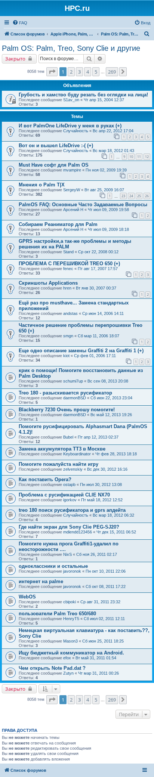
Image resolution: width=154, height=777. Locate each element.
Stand (68, 252)
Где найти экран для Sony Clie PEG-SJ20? (69, 527)
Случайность (75, 131)
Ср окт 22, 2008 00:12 (98, 252)
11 (139, 156)
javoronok (72, 571)
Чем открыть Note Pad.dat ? (52, 668)
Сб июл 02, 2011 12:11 (104, 618)
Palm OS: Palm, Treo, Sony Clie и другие (71, 48)
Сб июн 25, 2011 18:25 (103, 641)
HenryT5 (71, 618)
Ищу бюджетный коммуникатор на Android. (71, 653)
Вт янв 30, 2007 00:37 (96, 288)
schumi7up (73, 381)
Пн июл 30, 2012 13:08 (101, 484)
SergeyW (71, 190)
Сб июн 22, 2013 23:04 (111, 398)
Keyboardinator (77, 454)
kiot (66, 355)
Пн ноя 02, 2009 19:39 (106, 170)
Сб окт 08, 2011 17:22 (106, 586)
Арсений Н (73, 209)
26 (147, 196)
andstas (70, 313)
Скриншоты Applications (48, 283)
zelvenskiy (73, 469)
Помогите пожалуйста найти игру (58, 464)
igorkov (70, 500)
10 (131, 156)
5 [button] (96, 71)
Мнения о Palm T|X (42, 185)
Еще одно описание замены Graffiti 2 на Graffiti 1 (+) (81, 350)
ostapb (69, 484)
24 (131, 196)
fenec (68, 268)
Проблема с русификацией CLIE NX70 (64, 495)
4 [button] (87, 71)
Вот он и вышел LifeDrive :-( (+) (56, 145)
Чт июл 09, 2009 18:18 (108, 229)
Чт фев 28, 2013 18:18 (116, 454)
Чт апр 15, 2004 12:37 (104, 99)
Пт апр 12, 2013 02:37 (98, 437)
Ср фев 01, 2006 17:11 (95, 355)
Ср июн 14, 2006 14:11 (103, 313)
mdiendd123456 (77, 532)
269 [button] (112, 71)
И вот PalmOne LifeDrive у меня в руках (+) (70, 126)
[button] (52, 71)
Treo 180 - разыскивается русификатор (65, 393)
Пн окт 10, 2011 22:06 (106, 571)
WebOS (27, 597)
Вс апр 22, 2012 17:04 (113, 131)
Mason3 (70, 641)
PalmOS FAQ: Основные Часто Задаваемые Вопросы (83, 204)
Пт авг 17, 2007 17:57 (98, 268)
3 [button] (79, 71)
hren (67, 288)
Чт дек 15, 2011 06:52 (116, 532)
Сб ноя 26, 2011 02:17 (96, 554)
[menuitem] (19, 22)
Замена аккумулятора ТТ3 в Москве (62, 449)
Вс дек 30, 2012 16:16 (107, 469)
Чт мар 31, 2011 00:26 (98, 673)
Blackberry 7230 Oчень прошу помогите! (67, 409)
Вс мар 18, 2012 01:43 (113, 150)
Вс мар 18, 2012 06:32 (113, 515)
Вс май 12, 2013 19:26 (111, 414)
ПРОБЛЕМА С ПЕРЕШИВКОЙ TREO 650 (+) (69, 263)
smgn (68, 336)
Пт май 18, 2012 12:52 (102, 500)
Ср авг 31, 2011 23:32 (100, 602)
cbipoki (69, 602)
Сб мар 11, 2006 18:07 (98, 336)
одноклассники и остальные (53, 566)
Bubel (68, 437)
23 (123, 196)
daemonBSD (74, 398)
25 (139, 196)
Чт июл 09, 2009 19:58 (108, 209)
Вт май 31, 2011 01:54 (96, 658)
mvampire (72, 170)
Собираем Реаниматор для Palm (58, 224)
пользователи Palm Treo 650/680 (57, 613)
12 (147, 156)
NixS (67, 554)
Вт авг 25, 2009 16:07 (104, 190)
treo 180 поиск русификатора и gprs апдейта (72, 510)
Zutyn (68, 673)
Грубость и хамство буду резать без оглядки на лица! (83, 94)
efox (67, 658)
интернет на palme (41, 581)
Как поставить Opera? (45, 479)
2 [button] (71, 71)
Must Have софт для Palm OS (54, 165)
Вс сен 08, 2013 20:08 (107, 381)
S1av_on (71, 99)
